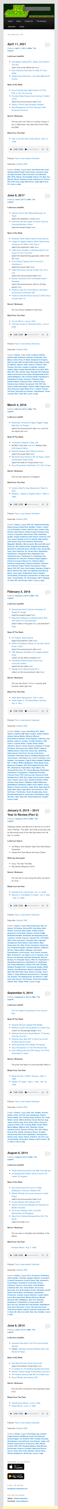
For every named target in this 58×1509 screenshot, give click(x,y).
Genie (16, 1120)
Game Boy (24, 750)
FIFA (31, 1438)
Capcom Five (34, 938)
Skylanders (31, 1134)
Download (35, 158)
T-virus (27, 1307)
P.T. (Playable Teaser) (22, 959)
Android (19, 164)
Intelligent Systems (38, 755)
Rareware (39, 568)
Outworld (10, 1129)
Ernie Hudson (25, 1290)
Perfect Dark (33, 551)
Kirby (31, 1122)
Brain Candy (30, 172)
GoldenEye (42, 534)
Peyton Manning (33, 770)
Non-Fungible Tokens (31, 177)
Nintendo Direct (23, 549)
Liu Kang (27, 1124)
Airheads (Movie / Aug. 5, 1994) (23, 1247)
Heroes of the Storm (36, 753)
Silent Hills (19, 972)
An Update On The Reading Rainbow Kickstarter (30, 1368)
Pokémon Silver (26, 381)
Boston (40, 1283)
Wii (8, 797)
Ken (29, 758)
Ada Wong (31, 731)
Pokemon (27, 379)
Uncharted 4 (23, 575)
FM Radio (40, 1290)
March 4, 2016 (16, 405)
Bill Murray (24, 1436)
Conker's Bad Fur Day (29, 529)
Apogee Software (33, 1278)
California (41, 738)
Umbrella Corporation (38, 1309)
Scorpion (42, 1132)
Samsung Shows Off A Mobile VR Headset (28, 1044)
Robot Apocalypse (21, 386)
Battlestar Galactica (26, 357)
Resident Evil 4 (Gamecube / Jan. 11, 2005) (29, 892)
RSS (25, 164)
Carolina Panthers (35, 741)
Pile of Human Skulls (30, 376)
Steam (35, 573)
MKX (37, 1443)
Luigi (27, 760)
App (37, 1434)
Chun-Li (10, 743)
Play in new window (22, 158)
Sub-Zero (33, 1137)
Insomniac (11, 755)
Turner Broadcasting (34, 792)
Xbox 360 (22, 393)
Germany (18, 367)
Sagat (30, 777)
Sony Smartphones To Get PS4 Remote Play (29, 1047)
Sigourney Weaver (39, 1448)
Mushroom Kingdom (15, 765)
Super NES (11, 789)
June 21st (31, 445)
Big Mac (32, 527)
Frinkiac (31, 683)
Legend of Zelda (13, 1124)
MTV (17, 1300)
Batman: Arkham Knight (35, 933)
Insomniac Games (23, 755)
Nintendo (45, 546)
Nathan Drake (24, 546)
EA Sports (11, 748)
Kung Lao (43, 1122)
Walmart (32, 1139)
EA (18, 945)
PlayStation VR (13, 558)
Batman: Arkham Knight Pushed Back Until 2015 (31, 1371)
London (40, 1295)
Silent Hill (11, 972)
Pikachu (24, 1129)
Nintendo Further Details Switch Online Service (30, 238)
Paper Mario (26, 767)
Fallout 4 (39, 364)
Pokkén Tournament (26, 384)
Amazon (45, 1112)
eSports (20, 364)
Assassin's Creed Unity (16, 933)
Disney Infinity (12, 1117)
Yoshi (11, 1141)
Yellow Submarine (35, 797)
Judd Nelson (39, 1292)
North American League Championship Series (31, 374)
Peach (17, 1129)
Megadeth (11, 544)
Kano (26, 1122)
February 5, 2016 (18, 591)
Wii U (16, 393)
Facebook (35, 945)
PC (26, 551)
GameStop (42, 750)
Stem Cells (22, 1451)
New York (32, 1300)
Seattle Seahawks (36, 780)
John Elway (23, 758)
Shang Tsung (12, 1134)
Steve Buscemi (13, 389)
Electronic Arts (22, 748)
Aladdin (38, 1112)
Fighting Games (13, 750)
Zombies (41, 1312)
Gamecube (33, 750)
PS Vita (46, 179)
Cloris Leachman (18, 940)
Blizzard (29, 736)
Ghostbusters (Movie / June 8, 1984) (26, 1403)
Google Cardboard (21, 536)
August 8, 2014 (17, 1153)
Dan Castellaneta (32, 1115)
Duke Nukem (23, 942)
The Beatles (20, 792)
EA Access (39, 1287)
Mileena (22, 1127)
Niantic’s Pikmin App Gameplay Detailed (27, 104)
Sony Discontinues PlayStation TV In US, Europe (31, 465)
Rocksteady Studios (35, 967)
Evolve (27, 945)
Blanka (22, 736)
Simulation (22, 784)
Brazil (31, 1436)
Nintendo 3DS (36, 372)
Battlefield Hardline (14, 935)
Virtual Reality (17, 578)
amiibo (28, 930)
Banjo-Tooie (23, 527)
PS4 (36, 384)
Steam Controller (35, 972)
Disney (43, 1115)
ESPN (30, 748)
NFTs (14, 177)
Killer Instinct (43, 539)
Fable (26, 364)
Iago (46, 1120)
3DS (28, 355)
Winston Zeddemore (15, 1453)
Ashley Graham (43, 733)
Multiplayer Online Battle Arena (36, 763)
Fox (8, 947)
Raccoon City (29, 775)
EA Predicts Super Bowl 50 (22, 637)
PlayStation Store (14, 556)
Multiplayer (23, 1300)
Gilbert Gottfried (25, 1120)
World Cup (28, 1453)
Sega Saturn (19, 782)
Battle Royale (19, 172)
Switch (38, 389)
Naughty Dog (36, 546)
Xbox (17, 797)
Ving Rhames (39, 391)
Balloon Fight (12, 357)
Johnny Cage (18, 1122)
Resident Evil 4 (13, 777)
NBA (46, 369)
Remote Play (18, 570)
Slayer (9, 573)
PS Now (29, 964)
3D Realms (18, 928)
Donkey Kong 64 (31, 532)
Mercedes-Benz (19, 1297)
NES (9, 177)
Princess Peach (13, 775)
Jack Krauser (12, 758)
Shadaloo (28, 782)
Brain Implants (31, 738)
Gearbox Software (33, 947)
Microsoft (36, 369)
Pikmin (16, 179)
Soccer (10, 1451)
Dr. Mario (26, 359)
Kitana (36, 1122)
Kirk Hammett (27, 541)
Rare (23, 568)
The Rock (11, 391)
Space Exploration (25, 573)
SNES (37, 386)
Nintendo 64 (12, 549)
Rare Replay (30, 568)
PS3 (9, 181)
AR (32, 524)
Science (21, 1448)
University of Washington (34, 794)
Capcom (17, 741)
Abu (32, 1112)
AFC (37, 731)
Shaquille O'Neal (40, 969)
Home (10, 21)
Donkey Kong (28, 1117)
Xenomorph (22, 580)
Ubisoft (10, 981)
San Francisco (38, 777)
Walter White (23, 981)
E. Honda (46, 746)
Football (37, 1438)
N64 (17, 546)
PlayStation (43, 551)
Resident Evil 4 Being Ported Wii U (25, 669)
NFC (46, 765)
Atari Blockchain (38, 169)
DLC (21, 1117)
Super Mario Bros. (27, 181)
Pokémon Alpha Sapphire (37, 558)
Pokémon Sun (12, 384)
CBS (45, 741)
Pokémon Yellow (17, 566)
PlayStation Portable (15, 379)
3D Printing (31, 1434)
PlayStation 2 (12, 772)
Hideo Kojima (19, 950)
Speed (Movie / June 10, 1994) (24, 1405)
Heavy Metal (18, 1292)
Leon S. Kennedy (38, 758)
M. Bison (33, 760)
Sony (17, 181)
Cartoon (22, 1115)
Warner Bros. (40, 1451)
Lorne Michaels (40, 174)
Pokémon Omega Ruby (16, 563)
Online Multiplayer (14, 376)
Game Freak (28, 534)
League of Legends (29, 367)
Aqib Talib (24, 733)
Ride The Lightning (30, 570)
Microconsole (28, 544)
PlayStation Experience (16, 962)
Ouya (9, 551)
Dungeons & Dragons (39, 359)
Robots (31, 386)
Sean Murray (43, 570)
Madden (40, 760)
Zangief (45, 797)
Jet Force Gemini (30, 539)
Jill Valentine (28, 1292)
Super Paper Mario (24, 789)
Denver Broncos (28, 746)
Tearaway (44, 974)
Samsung (28, 1132)
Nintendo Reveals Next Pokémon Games (28, 451)
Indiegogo (29, 950)
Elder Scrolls (12, 362)
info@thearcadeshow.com (17, 1488)
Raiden (45, 1129)
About (18, 21)
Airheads (22, 1278)
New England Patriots (36, 765)
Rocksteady (12, 1448)
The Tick (41, 1137)
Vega (47, 794)
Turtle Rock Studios (40, 979)
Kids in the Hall (28, 174)
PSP (13, 181)
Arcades (32, 733)
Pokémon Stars (39, 381)
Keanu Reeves (19, 1443)
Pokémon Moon (13, 381)
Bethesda (38, 357)
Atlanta (10, 736)
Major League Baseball (23, 369)
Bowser (22, 738)
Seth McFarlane (21, 969)
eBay (46, 172)
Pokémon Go (38, 179)
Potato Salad (34, 1302)
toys (47, 1137)
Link (22, 1124)
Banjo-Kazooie (13, 527)
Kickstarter (16, 955)
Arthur (15, 1115)
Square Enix (45, 386)
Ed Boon (38, 1117)
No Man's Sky (35, 549)
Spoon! (26, 1137)
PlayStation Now (24, 553)
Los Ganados (20, 760)
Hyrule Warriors (38, 1120)
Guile (9, 753)
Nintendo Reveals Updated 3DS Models (27, 1025)
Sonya (20, 1137)
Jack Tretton (35, 952)
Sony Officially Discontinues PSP (25, 1377)
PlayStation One (38, 553)
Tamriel (45, 389)
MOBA (21, 763)
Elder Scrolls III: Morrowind (28, 362)
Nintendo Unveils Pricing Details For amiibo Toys (31, 1027)
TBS (46, 789)
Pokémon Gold (37, 379)
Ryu (25, 777)
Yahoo (30, 580)
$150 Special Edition (20, 448)
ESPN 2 (37, 748)
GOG (35, 534)
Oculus (40, 1127)
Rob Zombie (34, 1304)
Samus (35, 1132)
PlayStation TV (27, 556)
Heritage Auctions (14, 174)
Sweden (42, 573)
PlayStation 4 (44, 376)
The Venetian (12, 976)
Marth (9, 1127)
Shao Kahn (22, 1134)
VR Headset (23, 1139)
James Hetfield (17, 539)
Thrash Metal (12, 575)
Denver (18, 746)
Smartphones (42, 1134)
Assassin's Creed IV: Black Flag (27, 1280)
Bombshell (27, 935)
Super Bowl (33, 787)
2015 (29, 1275)
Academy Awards (38, 355)
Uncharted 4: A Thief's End (38, 575)
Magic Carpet (37, 1124)
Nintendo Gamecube (32, 957)
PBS (33, 959)
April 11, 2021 (16, 44)
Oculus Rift (46, 549)
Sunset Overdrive (21, 787)
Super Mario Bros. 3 (27, 389)
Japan (9, 1122)
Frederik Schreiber (18, 947)
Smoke (10, 1137)
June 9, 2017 (16, 195)
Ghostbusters (12, 1441)
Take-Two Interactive (38, 1307)
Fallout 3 (32, 364)
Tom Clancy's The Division (22, 979)
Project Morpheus (18, 964)
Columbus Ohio (31, 940)
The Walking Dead (25, 976)
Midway (15, 1127)
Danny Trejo (18, 359)
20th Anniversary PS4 (35, 926)
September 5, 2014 (20, 993)
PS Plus (31, 1129)
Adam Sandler (12, 1278)
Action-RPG (27, 928)
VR (25, 578)
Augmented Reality (41, 524)
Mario (16, 763)
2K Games (36, 1275)
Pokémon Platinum (33, 563)
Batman (16, 1436)
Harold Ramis (24, 1441)
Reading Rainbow (29, 1446)
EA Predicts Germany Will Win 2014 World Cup (30, 1374)
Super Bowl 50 (44, 787)
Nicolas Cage (25, 372)
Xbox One (33, 1312)
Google (10, 536)
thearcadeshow (22, 1501)
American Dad (19, 930)
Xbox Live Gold (23, 1312)
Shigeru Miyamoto (40, 782)
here (36, 67)
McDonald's (38, 541)
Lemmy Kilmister (30, 1295)
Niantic (19, 177)
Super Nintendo (21, 974)
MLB (42, 369)
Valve (9, 578)
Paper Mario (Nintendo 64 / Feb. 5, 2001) (28, 697)
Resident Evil (24, 1304)
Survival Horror (38, 789)
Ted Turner (11, 792)
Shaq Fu (30, 969)
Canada (18, 938)
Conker (39, 527)
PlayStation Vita (40, 556)
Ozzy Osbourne (18, 551)
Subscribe (12, 26)
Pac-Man (42, 177)
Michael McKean (32, 1297)
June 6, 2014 (16, 1325)
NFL (13, 372)
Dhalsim (39, 746)
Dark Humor (19, 532)
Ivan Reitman (35, 1441)
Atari (29, 169)
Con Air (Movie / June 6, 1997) (24, 321)
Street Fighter (38, 784)
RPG (21, 777)
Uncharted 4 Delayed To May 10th (25, 442)
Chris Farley (27, 1285)
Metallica (19, 544)
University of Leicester (24, 391)
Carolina (24, 741)
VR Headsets (32, 578)
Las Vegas (26, 955)
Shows (17, 169)
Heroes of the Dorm (19, 753)
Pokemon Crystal (14, 561)
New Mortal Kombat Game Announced (27, 1363)
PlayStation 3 (23, 772)
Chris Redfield (38, 1285)
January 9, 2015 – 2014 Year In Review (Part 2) (23, 812)
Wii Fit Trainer (41, 1139)
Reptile (20, 1132)
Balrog (16, 736)
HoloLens (42, 536)
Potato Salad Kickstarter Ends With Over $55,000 (31, 1170)
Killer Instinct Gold (14, 541)
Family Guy (44, 945)
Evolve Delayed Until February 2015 (26, 1202)
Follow (21, 26)
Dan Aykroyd (40, 1436)
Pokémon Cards (26, 179)
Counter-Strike (19, 743)
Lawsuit (20, 1295)
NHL (17, 372)
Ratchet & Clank (42, 775)
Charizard (39, 172)
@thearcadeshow (20, 1498)
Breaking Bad (37, 935)
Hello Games (33, 536)
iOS (47, 755)
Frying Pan (18, 534)
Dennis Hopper (13, 1438)
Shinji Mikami (12, 784)
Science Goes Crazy (20, 780)
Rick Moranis (42, 1446)
